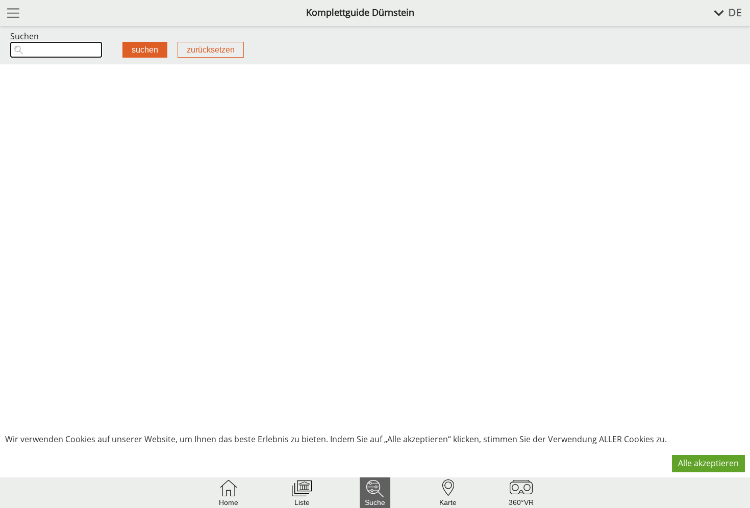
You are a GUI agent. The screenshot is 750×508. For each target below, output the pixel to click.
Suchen (24, 36)
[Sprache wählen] (722, 13)
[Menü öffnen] (13, 12)
